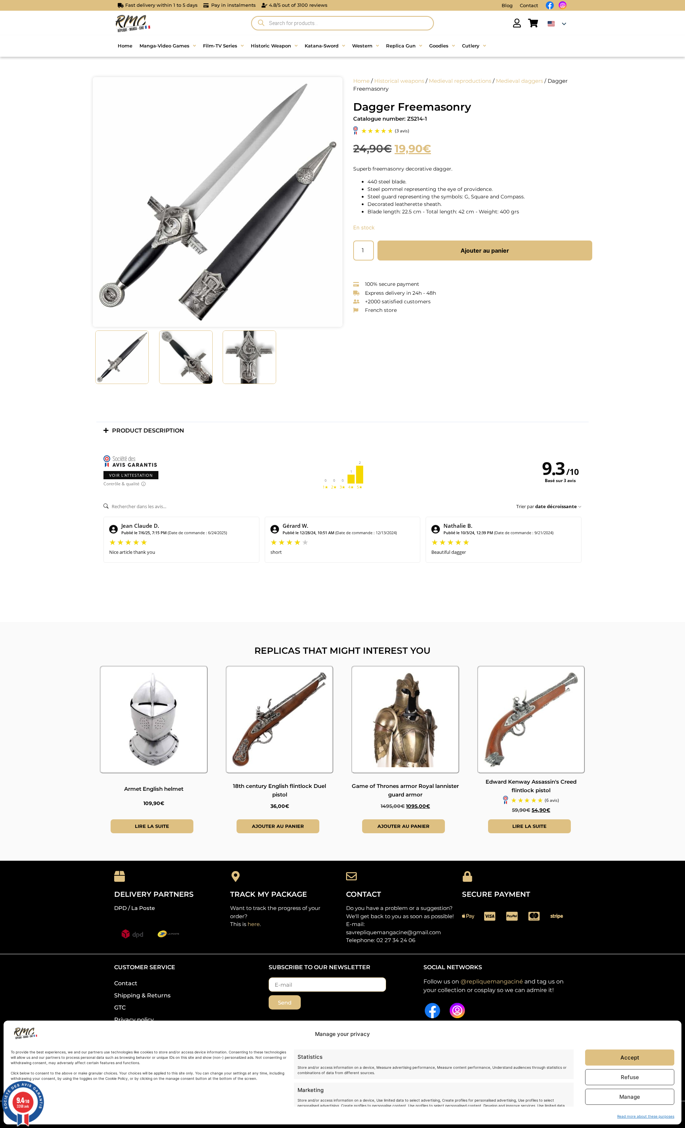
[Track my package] (235, 876)
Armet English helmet (153, 788)
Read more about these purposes (645, 1116)
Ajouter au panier (485, 250)
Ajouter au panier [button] (278, 826)
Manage (629, 1096)
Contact (529, 5)
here (254, 924)
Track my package (268, 894)
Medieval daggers (519, 81)
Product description (148, 430)
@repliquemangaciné (492, 981)
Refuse (630, 1077)
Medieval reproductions (460, 81)
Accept (629, 1057)
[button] (342, 430)
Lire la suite (152, 826)
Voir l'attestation (131, 475)
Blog (507, 5)
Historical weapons (399, 81)
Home (361, 81)
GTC (120, 1007)
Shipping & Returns (142, 995)
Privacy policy (134, 1019)
